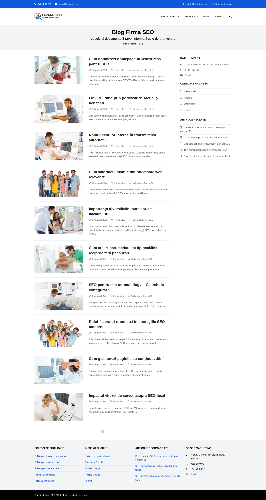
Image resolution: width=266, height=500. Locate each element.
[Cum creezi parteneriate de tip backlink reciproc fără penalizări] (58, 259)
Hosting (188, 97)
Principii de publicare (44, 474)
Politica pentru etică (44, 481)
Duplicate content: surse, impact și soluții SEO (207, 143)
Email (188, 75)
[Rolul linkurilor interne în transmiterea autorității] (58, 146)
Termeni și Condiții (94, 462)
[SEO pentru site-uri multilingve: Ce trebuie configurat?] (58, 295)
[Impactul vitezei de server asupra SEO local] (58, 406)
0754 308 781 (44, 4)
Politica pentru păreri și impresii (50, 456)
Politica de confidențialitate (98, 456)
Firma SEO (120, 70)
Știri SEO (148, 70)
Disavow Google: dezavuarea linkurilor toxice (206, 137)
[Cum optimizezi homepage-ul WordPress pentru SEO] (58, 70)
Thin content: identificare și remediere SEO (205, 150)
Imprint (88, 481)
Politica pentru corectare (46, 468)
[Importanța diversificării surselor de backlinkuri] (58, 219)
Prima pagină (129, 43)
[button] (230, 16)
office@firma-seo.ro (68, 4)
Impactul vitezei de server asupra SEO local (127, 395)
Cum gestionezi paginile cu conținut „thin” (126, 359)
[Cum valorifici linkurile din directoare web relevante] (58, 182)
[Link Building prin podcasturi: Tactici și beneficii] (58, 109)
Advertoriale (190, 91)
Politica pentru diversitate (47, 462)
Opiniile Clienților (93, 468)
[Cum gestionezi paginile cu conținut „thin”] (58, 369)
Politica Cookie (92, 474)
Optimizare (138, 70)
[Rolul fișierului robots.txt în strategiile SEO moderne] (58, 332)
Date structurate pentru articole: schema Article (207, 156)
